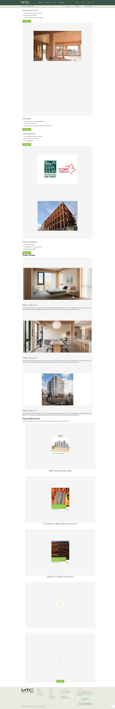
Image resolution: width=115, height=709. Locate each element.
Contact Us (51, 691)
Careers (77, 2)
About (89, 2)
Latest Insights (61, 2)
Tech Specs (77, 6)
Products (40, 2)
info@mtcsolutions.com (65, 698)
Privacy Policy (52, 694)
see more (60, 681)
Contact (82, 2)
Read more (26, 21)
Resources (47, 2)
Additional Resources (89, 6)
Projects (54, 2)
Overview (68, 6)
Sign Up (85, 699)
